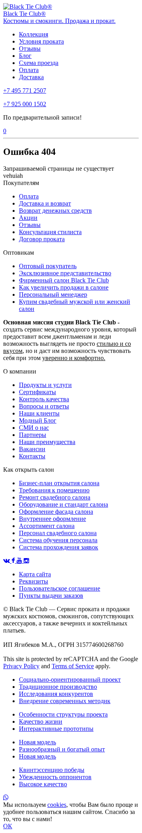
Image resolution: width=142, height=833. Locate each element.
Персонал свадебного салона (58, 533)
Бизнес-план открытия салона (59, 483)
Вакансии (32, 449)
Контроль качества (44, 399)
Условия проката (41, 41)
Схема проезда (38, 62)
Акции (28, 217)
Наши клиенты (39, 413)
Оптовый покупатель (48, 266)
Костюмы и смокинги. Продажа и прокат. (59, 20)
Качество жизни (40, 721)
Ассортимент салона (47, 525)
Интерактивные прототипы (56, 728)
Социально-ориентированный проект (70, 679)
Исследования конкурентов (56, 693)
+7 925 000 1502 (24, 104)
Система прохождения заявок (58, 547)
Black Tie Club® (24, 13)
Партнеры (32, 434)
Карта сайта (35, 574)
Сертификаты (37, 392)
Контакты (32, 456)
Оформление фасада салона (56, 511)
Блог (25, 55)
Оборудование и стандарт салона (63, 504)
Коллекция (33, 34)
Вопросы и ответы (44, 406)
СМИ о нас (34, 427)
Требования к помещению (54, 490)
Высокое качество (43, 784)
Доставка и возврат (45, 203)
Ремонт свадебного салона (54, 497)
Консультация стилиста (50, 232)
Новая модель (37, 742)
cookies (56, 804)
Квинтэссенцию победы (51, 769)
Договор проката (42, 239)
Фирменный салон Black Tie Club (64, 280)
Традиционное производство (58, 686)
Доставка (31, 77)
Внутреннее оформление (52, 518)
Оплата (29, 70)
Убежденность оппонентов (55, 777)
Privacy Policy (21, 666)
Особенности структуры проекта (63, 714)
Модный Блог (37, 420)
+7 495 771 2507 (24, 90)
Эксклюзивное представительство (65, 273)
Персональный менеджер (53, 294)
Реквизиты (33, 581)
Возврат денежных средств (55, 210)
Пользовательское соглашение (59, 588)
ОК (7, 826)
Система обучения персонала (58, 540)
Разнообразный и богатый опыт (62, 749)
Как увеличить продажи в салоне (63, 287)
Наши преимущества (47, 441)
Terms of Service (73, 666)
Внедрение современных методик (64, 701)
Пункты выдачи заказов (51, 595)
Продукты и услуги (45, 384)
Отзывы (30, 48)
